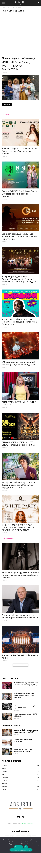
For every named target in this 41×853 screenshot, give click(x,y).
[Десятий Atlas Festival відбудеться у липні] (20, 639)
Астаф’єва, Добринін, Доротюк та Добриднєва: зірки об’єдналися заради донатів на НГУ (18, 485)
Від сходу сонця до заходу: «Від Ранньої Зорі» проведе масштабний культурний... (19, 236)
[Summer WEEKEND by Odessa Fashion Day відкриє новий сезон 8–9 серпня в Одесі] (20, 175)
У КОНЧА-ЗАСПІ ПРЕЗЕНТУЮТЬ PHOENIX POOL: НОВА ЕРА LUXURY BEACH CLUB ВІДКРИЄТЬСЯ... (19, 527)
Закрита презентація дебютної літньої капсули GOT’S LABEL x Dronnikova (24, 696)
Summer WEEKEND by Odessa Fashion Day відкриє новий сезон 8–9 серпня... (20, 194)
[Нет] (39, 845)
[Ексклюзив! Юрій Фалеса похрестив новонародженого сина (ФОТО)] (7, 732)
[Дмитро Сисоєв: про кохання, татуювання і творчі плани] (7, 751)
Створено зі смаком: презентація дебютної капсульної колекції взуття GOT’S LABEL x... (25, 706)
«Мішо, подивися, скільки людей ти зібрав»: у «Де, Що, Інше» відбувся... (20, 363)
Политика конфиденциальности (21, 850)
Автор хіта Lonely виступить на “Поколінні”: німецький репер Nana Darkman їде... (19, 322)
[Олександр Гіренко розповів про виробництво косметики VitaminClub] (20, 599)
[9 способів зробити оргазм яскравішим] (7, 742)
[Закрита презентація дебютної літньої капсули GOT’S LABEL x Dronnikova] (7, 696)
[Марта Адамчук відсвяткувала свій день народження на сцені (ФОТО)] (7, 685)
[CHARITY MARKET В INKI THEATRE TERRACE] (20, 386)
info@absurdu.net (27, 824)
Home (3, 7)
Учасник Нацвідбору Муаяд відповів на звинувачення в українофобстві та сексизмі (20, 575)
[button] (38, 2)
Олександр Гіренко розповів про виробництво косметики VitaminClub (20, 616)
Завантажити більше (20, 665)
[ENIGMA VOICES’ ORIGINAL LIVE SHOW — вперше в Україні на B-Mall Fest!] (20, 426)
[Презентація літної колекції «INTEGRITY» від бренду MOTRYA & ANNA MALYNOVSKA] (20, 87)
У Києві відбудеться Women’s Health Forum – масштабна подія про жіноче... (20, 151)
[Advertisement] (20, 35)
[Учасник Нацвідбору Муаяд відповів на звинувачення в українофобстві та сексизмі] (20, 556)
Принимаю (18, 847)
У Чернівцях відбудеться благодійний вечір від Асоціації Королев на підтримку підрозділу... (19, 279)
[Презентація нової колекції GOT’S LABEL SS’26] (7, 716)
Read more (6, 104)
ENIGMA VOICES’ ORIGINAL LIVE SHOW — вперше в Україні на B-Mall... (20, 443)
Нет (26, 847)
